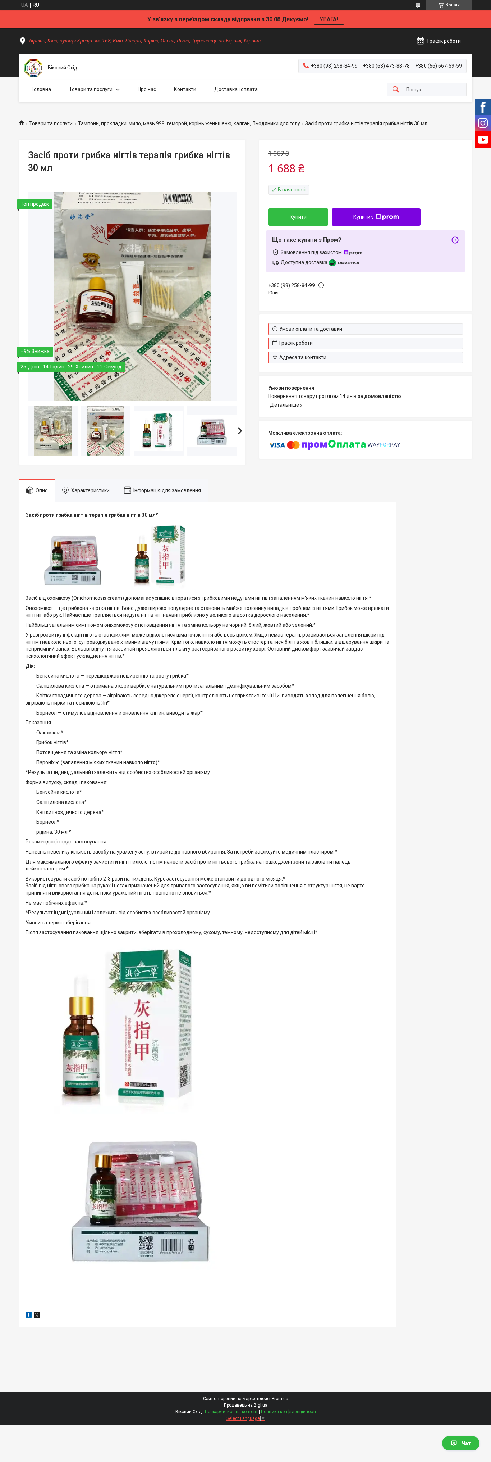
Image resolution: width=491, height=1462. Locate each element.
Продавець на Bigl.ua (245, 1405)
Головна (41, 89)
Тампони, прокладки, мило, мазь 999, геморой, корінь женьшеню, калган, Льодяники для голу (189, 123)
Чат (466, 1443)
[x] (37, 1316)
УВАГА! (329, 19)
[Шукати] (396, 89)
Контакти (185, 89)
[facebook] (29, 1316)
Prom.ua (280, 1398)
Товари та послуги (91, 89)
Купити (298, 217)
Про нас (147, 89)
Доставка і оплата (236, 89)
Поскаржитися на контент (231, 1411)
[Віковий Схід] (33, 68)
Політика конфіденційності (288, 1411)
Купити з (363, 217)
